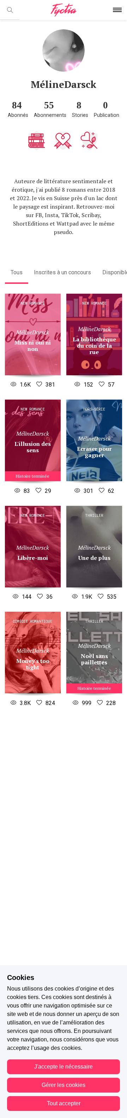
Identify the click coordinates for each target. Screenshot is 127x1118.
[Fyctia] (63, 10)
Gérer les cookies (63, 1085)
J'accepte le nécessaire (63, 1067)
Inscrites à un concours (62, 272)
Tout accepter (63, 1103)
